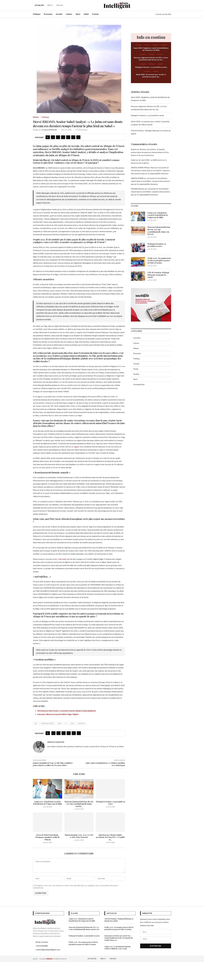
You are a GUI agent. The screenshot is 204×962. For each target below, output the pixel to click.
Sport (78, 14)
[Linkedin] (166, 958)
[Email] (169, 958)
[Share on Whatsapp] (68, 137)
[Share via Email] (78, 137)
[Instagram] (163, 958)
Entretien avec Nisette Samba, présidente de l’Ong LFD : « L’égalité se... (110, 837)
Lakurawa (62, 559)
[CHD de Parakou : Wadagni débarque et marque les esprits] (138, 276)
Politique (36, 14)
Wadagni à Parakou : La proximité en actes (110, 803)
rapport (76, 447)
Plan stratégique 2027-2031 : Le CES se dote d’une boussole (79, 836)
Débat (86, 14)
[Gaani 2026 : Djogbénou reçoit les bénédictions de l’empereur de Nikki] (47, 788)
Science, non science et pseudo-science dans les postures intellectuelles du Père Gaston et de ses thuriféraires (150, 152)
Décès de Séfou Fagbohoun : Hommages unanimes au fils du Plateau (47, 837)
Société (59, 14)
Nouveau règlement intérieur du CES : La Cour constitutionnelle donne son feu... (79, 804)
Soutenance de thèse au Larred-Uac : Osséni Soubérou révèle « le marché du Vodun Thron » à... (118, 938)
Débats (136, 348)
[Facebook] (156, 958)
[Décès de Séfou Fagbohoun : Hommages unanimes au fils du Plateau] (47, 822)
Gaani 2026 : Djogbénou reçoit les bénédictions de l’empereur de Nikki (47, 803)
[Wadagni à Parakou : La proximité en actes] (110, 788)
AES (35, 723)
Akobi (133, 160)
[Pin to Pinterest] (63, 137)
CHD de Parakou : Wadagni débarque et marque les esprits (158, 274)
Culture (69, 14)
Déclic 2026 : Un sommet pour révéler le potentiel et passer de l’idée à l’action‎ (159, 260)
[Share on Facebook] (53, 137)
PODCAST (113, 959)
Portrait (95, 14)
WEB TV (103, 959)
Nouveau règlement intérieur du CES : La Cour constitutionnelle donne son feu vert (158, 230)
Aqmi (59, 723)
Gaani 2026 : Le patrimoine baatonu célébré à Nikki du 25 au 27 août (117, 947)
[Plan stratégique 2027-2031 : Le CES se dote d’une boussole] (79, 822)
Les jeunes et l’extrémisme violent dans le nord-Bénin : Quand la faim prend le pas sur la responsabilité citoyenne (150, 171)
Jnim (72, 723)
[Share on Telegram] (73, 137)
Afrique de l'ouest (47, 723)
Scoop (135, 369)
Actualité (136, 338)
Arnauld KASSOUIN (49, 130)
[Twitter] (159, 958)
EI (65, 723)
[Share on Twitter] (58, 137)
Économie (48, 14)
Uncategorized (138, 384)
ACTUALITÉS (39, 5)
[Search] (170, 5)
